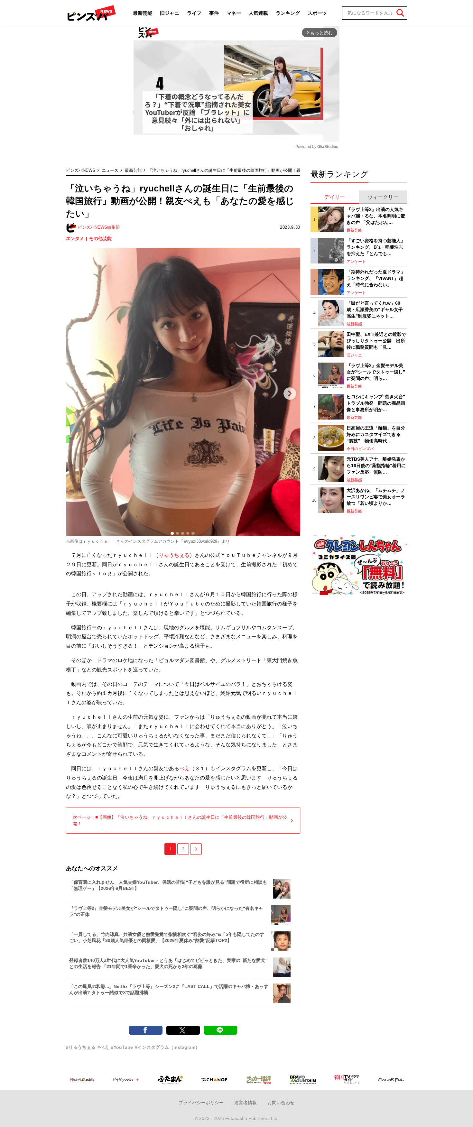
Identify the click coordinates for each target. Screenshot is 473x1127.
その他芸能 (100, 238)
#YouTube (122, 1047)
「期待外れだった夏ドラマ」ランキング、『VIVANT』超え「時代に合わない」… (376, 278)
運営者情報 (245, 1102)
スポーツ (317, 13)
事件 (214, 13)
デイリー (334, 197)
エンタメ (75, 238)
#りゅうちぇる (81, 1047)
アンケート (356, 261)
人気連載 (258, 13)
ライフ (194, 13)
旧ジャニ (169, 13)
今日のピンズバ (360, 449)
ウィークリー (382, 197)
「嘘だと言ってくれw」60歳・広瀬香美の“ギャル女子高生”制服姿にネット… (375, 309)
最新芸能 (142, 13)
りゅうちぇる (174, 555)
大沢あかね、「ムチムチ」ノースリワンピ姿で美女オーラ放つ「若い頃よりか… (376, 496)
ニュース (110, 170)
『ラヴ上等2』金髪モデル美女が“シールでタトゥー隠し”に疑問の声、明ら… (376, 372)
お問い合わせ (280, 1102)
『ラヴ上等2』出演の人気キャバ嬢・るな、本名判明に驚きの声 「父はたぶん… (376, 216)
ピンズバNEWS (80, 170)
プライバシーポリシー (201, 1102)
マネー (234, 13)
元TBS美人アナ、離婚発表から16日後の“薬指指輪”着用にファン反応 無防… (376, 465)
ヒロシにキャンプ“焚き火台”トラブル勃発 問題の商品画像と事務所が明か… (376, 403)
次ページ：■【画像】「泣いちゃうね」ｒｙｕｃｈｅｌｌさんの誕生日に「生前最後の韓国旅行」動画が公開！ (180, 820)
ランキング (288, 13)
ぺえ (184, 768)
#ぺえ (103, 1047)
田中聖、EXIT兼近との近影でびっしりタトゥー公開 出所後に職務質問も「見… (376, 340)
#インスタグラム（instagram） (167, 1047)
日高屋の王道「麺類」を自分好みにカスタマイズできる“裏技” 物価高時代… (376, 434)
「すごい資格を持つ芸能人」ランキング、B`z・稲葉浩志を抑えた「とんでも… (376, 247)
